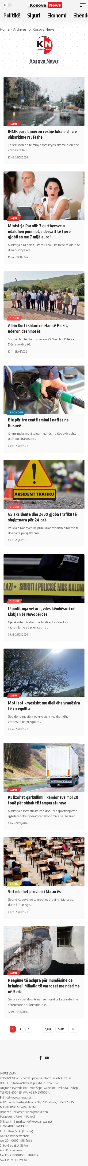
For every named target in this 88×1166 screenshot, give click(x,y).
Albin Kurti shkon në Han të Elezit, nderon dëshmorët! (38, 328)
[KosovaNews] (45, 5)
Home (5, 29)
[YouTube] (46, 1058)
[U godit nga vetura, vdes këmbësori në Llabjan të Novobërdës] (44, 578)
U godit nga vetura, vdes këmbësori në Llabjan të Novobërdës (41, 611)
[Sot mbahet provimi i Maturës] (44, 861)
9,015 (61, 1029)
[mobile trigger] (84, 5)
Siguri (14, 318)
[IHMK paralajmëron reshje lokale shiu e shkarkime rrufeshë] (44, 101)
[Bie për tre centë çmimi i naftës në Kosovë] (44, 390)
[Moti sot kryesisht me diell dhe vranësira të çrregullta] (44, 673)
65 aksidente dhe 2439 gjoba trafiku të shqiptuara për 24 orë (42, 517)
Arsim (14, 884)
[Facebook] (40, 1058)
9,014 (48, 1029)
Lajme (14, 124)
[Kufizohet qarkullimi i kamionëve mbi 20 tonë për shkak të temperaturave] (44, 767)
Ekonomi (16, 412)
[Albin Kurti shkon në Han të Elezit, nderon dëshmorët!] (44, 295)
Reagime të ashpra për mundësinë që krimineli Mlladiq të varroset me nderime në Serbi (44, 986)
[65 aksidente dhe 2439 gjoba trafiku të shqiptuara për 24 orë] (44, 484)
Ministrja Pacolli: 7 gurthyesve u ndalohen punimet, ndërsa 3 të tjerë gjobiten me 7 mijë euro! (39, 231)
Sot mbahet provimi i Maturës (34, 891)
